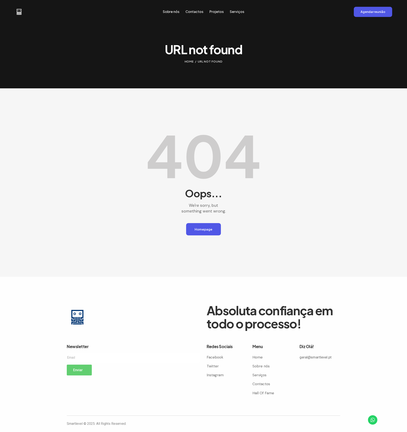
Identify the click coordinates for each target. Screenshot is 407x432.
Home (189, 61)
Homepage (203, 229)
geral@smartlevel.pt (316, 357)
